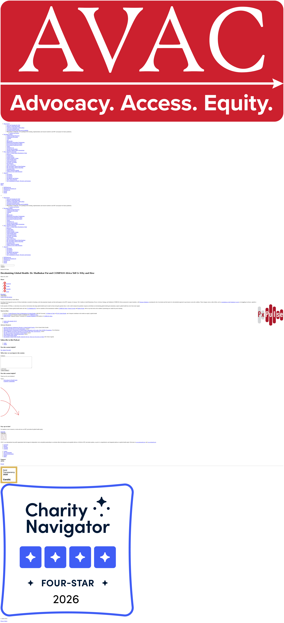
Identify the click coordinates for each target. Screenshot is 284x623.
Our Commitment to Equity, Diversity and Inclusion (19, 181)
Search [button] (2, 183)
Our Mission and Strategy (12, 178)
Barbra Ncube (81, 308)
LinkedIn (6, 448)
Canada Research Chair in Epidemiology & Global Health (21, 313)
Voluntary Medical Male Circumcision (15, 150)
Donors (5, 455)
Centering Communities (9, 381)
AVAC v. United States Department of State (17, 153)
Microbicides (10, 141)
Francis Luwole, (7, 314)
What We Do (7, 123)
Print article (3, 295)
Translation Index (11, 169)
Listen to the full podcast (6, 297)
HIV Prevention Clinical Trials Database (16, 166)
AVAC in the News (11, 165)
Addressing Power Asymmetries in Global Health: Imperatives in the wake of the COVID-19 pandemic (28, 330)
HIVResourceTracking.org (10, 188)
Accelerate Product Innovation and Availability (17, 130)
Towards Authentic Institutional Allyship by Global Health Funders (19, 327)
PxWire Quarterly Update (12, 158)
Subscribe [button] (3, 431)
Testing (8, 146)
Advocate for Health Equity (13, 129)
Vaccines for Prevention (12, 149)
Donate (5, 192)
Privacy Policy (4, 621)
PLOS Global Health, (61, 313)
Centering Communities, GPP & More (15, 127)
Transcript (6, 322)
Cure (8, 139)
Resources (9, 154)
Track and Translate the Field (13, 125)
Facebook (6, 444)
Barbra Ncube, (7, 316)
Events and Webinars (11, 161)
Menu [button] (2, 184)
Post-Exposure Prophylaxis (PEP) (14, 143)
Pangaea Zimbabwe (144, 302)
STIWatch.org (7, 190)
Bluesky (5, 446)
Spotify (5, 344)
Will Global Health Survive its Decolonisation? (14, 328)
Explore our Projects (14, 133)
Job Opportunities (8, 452)
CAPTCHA (3, 369)
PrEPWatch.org (7, 187)
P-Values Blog (10, 155)
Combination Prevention (12, 137)
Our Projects (9, 177)
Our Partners (9, 175)
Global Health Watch (11, 159)
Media (5, 456)
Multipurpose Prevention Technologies (16, 142)
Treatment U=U (10, 147)
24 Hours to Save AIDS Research (14, 171)
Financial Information (9, 454)
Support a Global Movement (13, 126)
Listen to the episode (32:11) (10, 321)
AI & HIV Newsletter (12, 162)
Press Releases (10, 163)
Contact (5, 451)
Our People (9, 174)
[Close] (1, 195)
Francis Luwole (71, 308)
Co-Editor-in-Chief (50, 313)
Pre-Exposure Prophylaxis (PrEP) (14, 145)
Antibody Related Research (13, 135)
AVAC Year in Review (12, 179)
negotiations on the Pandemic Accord (230, 302)
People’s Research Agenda (13, 170)
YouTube (6, 447)
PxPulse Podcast (10, 157)
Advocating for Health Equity (10, 380)
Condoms (9, 138)
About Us (6, 173)
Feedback (3, 355)
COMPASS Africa (63, 308)
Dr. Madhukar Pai (31, 308)
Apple (5, 343)
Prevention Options (8, 134)
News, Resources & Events (10, 151)
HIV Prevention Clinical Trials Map (15, 167)
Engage (5, 191)
